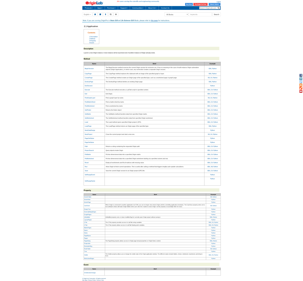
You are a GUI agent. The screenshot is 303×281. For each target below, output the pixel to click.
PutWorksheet (89, 158)
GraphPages (87, 214)
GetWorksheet (89, 118)
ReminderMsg (88, 246)
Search (216, 14)
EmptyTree (87, 209)
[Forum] (300, 84)
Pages (86, 238)
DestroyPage (89, 82)
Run (86, 167)
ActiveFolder (87, 197)
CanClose (87, 205)
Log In (219, 1)
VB (209, 78)
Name (86, 230)
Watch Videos (214, 4)
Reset (87, 162)
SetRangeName (90, 181)
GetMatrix (88, 114)
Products (88, 8)
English (87, 14)
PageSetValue (89, 142)
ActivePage (87, 202)
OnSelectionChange (90, 272)
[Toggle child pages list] (116, 14)
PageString (87, 241)
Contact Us (165, 8)
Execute (87, 90)
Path (86, 146)
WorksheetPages (89, 258)
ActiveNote (87, 199)
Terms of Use (100, 280)
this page (154, 20)
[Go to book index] (100, 14)
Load (86, 122)
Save (86, 171)
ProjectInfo (87, 243)
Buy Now (189, 4)
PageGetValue (89, 138)
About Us (151, 8)
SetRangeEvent (90, 175)
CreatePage (89, 78)
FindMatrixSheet (90, 102)
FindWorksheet (89, 106)
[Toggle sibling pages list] (110, 14)
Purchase (110, 8)
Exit (86, 94)
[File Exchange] (300, 88)
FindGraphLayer (90, 98)
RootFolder (87, 248)
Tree (85, 251)
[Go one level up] (105, 14)
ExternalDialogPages (90, 212)
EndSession (89, 86)
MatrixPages (87, 227)
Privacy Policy (92, 280)
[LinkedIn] (300, 78)
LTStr (85, 222)
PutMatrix (88, 154)
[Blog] (300, 81)
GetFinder (88, 110)
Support (123, 8)
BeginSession (89, 68)
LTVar (85, 225)
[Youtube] (300, 91)
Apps (99, 8)
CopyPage (88, 74)
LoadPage (88, 126)
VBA (210, 68)
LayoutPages (88, 219)
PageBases (87, 235)
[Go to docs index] (95, 14)
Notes (86, 233)
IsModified (87, 217)
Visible (86, 255)
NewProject (88, 134)
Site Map (84, 280)
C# (211, 78)
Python (214, 68)
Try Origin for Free (200, 4)
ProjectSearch (89, 150)
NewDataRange (90, 130)
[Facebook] (300, 75)
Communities (137, 8)
